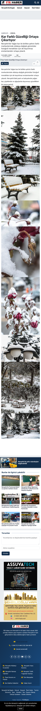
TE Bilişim (25, 700)
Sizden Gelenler (26, 694)
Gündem (18, 692)
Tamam (20, 708)
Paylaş (6, 63)
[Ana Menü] (38, 3)
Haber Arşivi (28, 683)
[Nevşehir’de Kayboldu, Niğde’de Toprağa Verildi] (30, 517)
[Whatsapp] (25, 656)
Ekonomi (8, 692)
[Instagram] (18, 656)
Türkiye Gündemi (15, 694)
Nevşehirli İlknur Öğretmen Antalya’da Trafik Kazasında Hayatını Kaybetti (29, 488)
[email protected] (21, 642)
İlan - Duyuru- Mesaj (29, 692)
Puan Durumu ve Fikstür (9, 678)
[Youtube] (22, 656)
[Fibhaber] (11, 2)
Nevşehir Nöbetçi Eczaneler (9, 667)
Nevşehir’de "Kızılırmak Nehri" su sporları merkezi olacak (11, 487)
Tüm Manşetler (28, 677)
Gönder (5, 553)
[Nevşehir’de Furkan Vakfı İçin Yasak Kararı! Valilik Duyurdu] (11, 499)
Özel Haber (36, 8)
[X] (15, 656)
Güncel (19, 8)
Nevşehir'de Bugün (8, 8)
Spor (13, 692)
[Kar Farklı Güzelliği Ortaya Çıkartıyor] (20, 60)
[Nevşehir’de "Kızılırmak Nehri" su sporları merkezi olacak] (11, 480)
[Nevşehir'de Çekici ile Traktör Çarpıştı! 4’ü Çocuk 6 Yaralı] (11, 517)
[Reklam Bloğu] (20, 576)
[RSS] (29, 656)
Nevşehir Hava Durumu (27, 667)
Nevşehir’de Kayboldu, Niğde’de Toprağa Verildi (28, 524)
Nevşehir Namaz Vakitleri (9, 672)
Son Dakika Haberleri (11, 683)
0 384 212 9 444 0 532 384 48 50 (22, 645)
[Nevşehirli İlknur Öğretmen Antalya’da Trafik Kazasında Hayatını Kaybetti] (30, 480)
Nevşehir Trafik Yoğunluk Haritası (27, 672)
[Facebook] (11, 656)
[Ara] (35, 3)
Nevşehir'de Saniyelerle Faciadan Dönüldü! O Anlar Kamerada (29, 507)
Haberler (4, 33)
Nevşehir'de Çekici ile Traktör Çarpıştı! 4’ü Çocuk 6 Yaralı (10, 524)
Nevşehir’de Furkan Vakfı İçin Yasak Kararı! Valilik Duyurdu (10, 506)
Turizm (36, 690)
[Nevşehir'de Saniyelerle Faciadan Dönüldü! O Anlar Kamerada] (30, 499)
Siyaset (27, 8)
